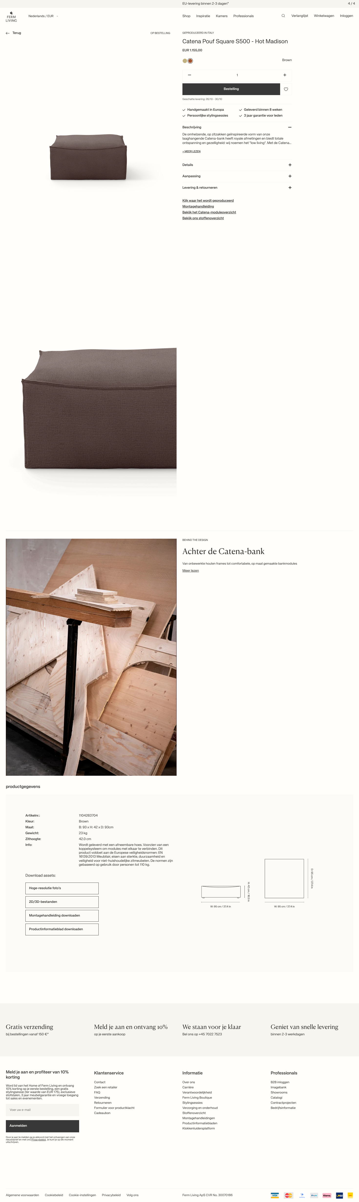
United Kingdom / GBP (179, 602)
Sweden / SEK (179, 618)
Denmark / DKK (179, 610)
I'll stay (180, 632)
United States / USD (179, 593)
